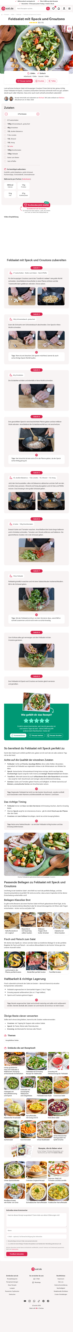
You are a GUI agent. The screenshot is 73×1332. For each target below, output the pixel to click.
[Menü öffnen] (69, 8)
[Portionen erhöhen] (38, 114)
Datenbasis (26, 179)
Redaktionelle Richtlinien (61, 1291)
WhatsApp (38, 1282)
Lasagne (12, 1288)
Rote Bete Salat (53, 1118)
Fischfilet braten (55, 972)
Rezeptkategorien (12, 1279)
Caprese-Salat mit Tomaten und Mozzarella (57, 1179)
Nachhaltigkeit (61, 1288)
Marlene (61, 98)
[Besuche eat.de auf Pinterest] (43, 1301)
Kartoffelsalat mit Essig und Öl (32, 1117)
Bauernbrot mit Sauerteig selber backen (27, 931)
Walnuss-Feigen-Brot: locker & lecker (43, 931)
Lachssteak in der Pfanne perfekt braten (13, 971)
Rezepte (6, 14)
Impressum (61, 1279)
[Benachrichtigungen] (59, 8)
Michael (41, 98)
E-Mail (38, 1279)
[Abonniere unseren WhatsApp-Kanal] (34, 1301)
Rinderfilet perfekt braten (36, 972)
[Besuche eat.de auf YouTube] (25, 1301)
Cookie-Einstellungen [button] (61, 1294)
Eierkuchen (12, 1294)
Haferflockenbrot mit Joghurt (11, 932)
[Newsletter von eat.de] (36, 1151)
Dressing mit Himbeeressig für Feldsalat (58, 1073)
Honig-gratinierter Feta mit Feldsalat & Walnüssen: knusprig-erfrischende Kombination (13, 1071)
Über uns (60, 1282)
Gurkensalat (8, 1140)
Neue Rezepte (12, 1285)
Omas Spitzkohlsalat (11, 1180)
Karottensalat (26, 1140)
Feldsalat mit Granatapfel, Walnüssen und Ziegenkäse (26, 1093)
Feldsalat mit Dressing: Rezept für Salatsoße (34, 1073)
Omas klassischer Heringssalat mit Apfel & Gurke (60, 1138)
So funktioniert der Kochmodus (36, 208)
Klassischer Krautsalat (12, 1118)
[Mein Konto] (64, 8)
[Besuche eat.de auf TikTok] (38, 1301)
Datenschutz (15, 1249)
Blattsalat (18, 14)
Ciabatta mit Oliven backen (60, 932)
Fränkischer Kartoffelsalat (57, 1202)
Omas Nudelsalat (43, 1140)
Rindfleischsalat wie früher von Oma (11, 1201)
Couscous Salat (59, 1096)
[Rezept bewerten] (36, 720)
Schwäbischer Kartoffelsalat (36, 1202)
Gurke (11, 146)
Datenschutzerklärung (60, 1285)
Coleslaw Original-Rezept (35, 1180)
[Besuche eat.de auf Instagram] (29, 1301)
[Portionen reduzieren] (6, 114)
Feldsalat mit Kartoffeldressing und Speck (10, 1094)
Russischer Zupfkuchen (12, 1291)
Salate (12, 14)
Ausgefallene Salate (12, 1040)
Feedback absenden (17, 1254)
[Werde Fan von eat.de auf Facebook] (48, 1301)
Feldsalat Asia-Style (44, 1096)
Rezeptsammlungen (12, 1282)
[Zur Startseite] (7, 8)
